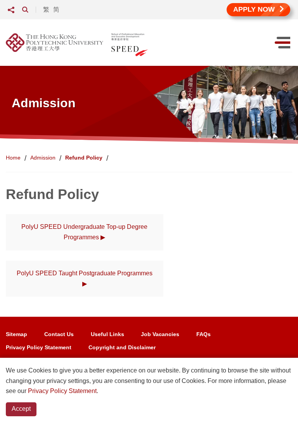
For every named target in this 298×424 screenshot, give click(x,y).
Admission (42, 157)
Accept (21, 408)
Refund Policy (83, 157)
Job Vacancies (160, 334)
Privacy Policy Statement (38, 347)
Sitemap (16, 334)
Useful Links (107, 334)
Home (13, 157)
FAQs (203, 334)
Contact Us (59, 334)
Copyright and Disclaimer (122, 347)
